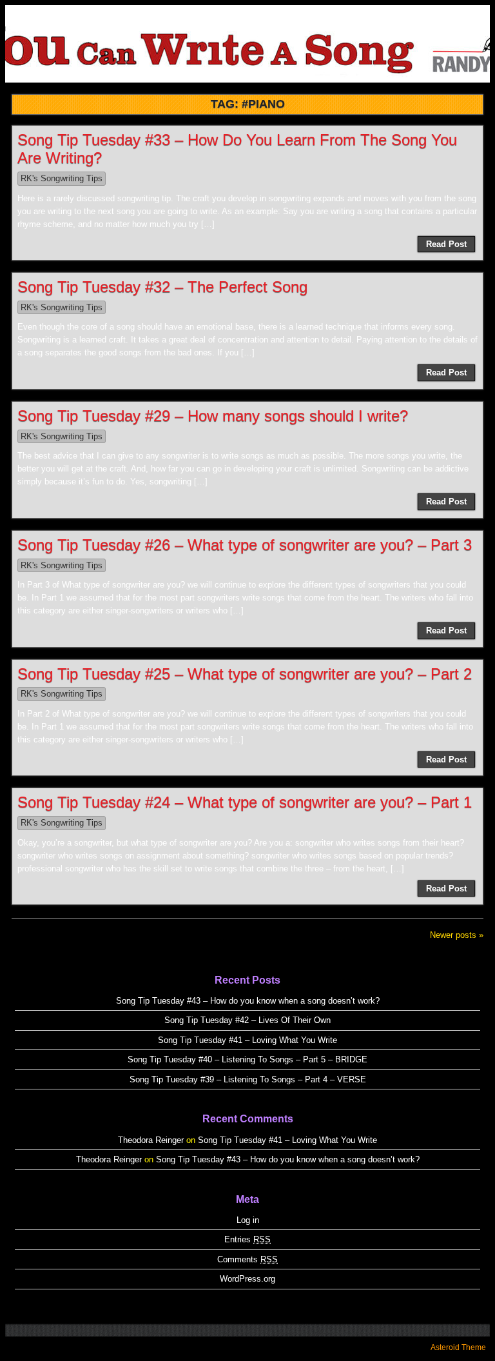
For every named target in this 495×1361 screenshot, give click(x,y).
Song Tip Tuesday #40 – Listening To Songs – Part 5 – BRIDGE (247, 1059)
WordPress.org (247, 1279)
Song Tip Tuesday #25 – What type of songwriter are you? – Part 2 (244, 673)
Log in (248, 1220)
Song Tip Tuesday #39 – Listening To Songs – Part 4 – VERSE (248, 1079)
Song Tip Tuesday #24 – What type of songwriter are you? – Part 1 (244, 802)
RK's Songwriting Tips (61, 178)
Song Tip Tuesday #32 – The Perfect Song (162, 286)
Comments (247, 1259)
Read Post (446, 244)
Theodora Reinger (151, 1140)
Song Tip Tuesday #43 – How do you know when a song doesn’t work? (248, 1001)
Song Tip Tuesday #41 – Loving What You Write (247, 1040)
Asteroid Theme (458, 1347)
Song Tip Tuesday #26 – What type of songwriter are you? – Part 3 (244, 544)
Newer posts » (456, 935)
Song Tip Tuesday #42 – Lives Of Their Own (247, 1020)
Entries (247, 1239)
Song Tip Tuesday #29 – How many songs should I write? (212, 415)
